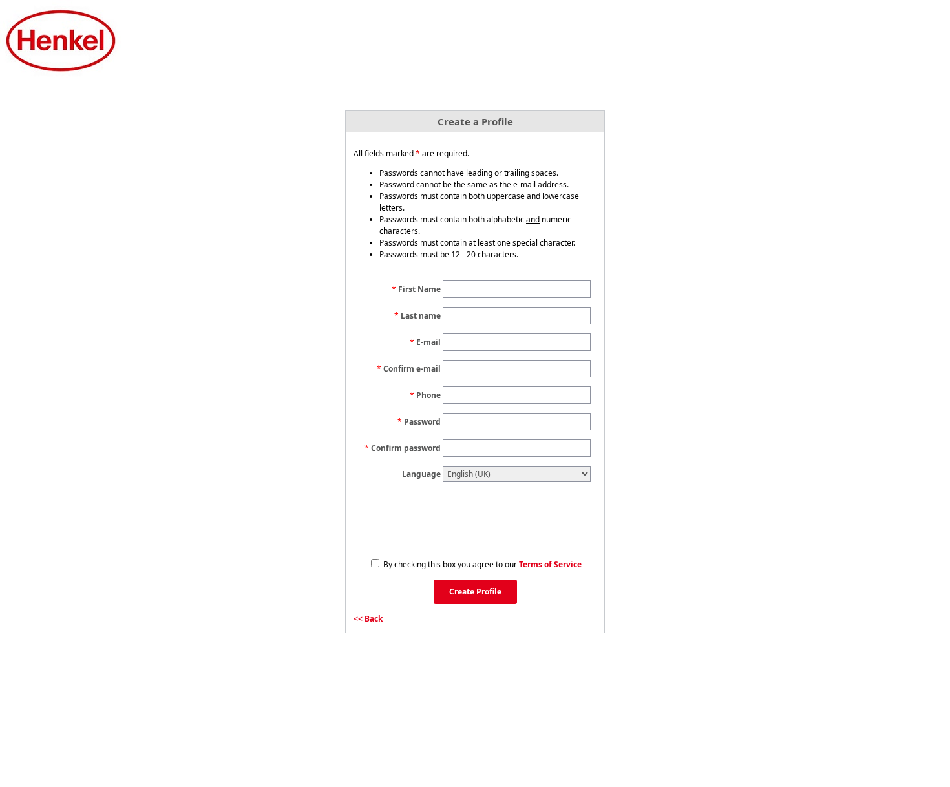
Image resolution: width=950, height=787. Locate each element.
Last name (421, 315)
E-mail (428, 342)
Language (421, 473)
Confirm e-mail (412, 368)
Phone (428, 395)
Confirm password (406, 448)
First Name (419, 289)
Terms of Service (550, 564)
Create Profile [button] (475, 591)
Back (373, 618)
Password (422, 421)
